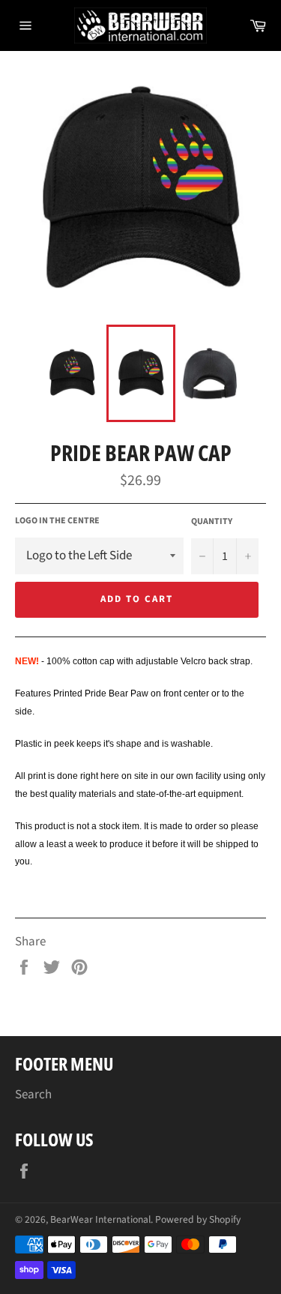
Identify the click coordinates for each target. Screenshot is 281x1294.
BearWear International (100, 1219)
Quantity (211, 522)
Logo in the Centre (57, 521)
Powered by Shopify (198, 1219)
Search (33, 1095)
